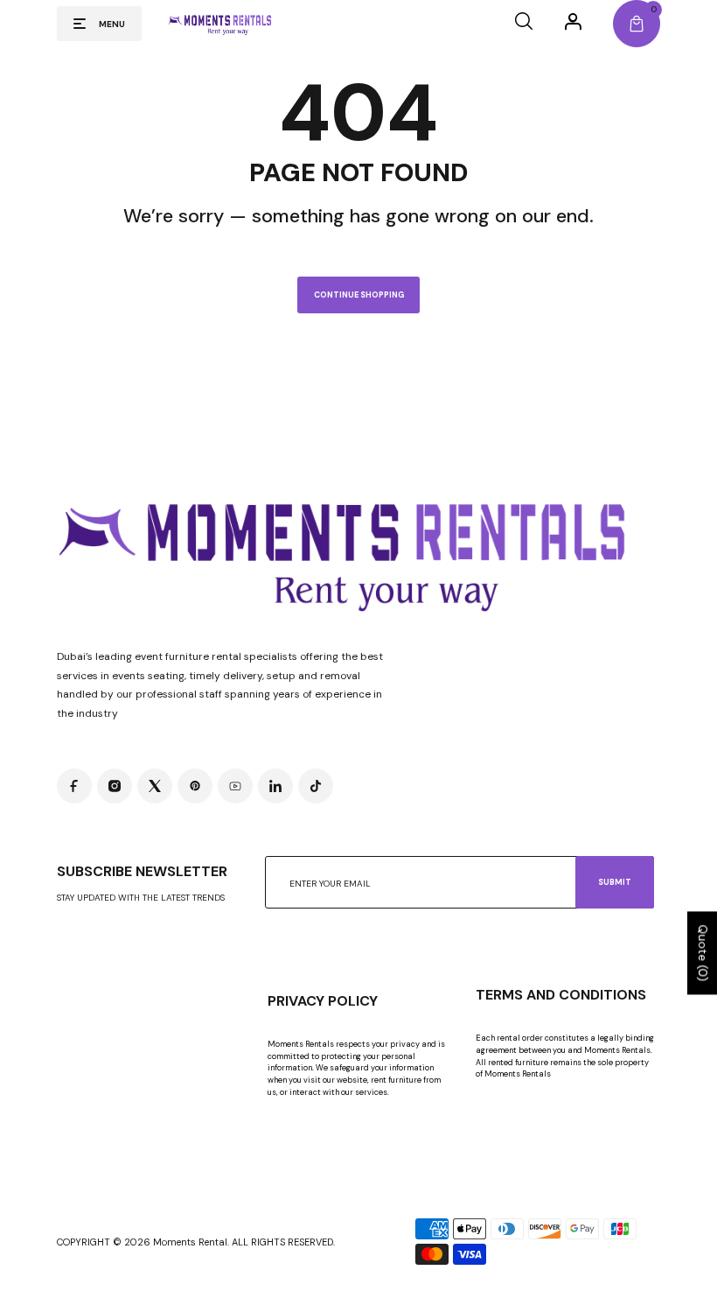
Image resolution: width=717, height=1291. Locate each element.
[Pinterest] (195, 785)
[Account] (573, 21)
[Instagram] (114, 785)
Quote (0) (703, 953)
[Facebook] (74, 785)
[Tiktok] (315, 785)
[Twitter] (154, 785)
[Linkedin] (275, 785)
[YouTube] (235, 785)
